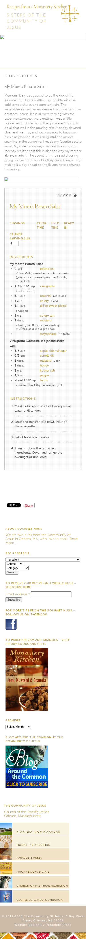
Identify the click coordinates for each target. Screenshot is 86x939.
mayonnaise (48, 334)
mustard (45, 320)
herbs (44, 380)
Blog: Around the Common (38, 832)
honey (44, 365)
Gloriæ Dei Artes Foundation (40, 899)
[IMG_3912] (42, 180)
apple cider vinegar (53, 351)
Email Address (18, 594)
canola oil (47, 355)
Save (31, 505)
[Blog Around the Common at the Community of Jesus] (27, 786)
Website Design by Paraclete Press (43, 924)
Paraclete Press (29, 857)
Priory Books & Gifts (33, 871)
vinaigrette (47, 286)
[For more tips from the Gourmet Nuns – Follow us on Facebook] (11, 629)
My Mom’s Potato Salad (25, 87)
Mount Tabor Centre (33, 844)
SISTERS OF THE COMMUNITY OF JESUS (26, 21)
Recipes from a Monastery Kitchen (37, 7)
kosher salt (47, 370)
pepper (45, 375)
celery (44, 301)
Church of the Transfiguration (26, 812)
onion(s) (45, 296)
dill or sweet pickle (53, 306)
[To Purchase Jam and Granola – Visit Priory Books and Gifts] (27, 710)
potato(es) (47, 269)
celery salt (47, 315)
